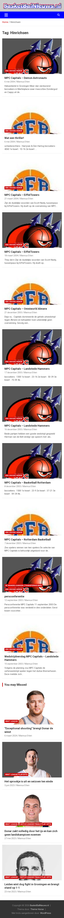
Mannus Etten (23, 81)
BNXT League (11, 721)
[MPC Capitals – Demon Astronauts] (32, 56)
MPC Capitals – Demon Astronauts (25, 77)
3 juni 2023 (9, 785)
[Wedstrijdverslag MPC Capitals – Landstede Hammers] (32, 635)
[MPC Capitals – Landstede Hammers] (32, 347)
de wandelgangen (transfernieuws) (23, 585)
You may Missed (15, 684)
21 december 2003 (13, 312)
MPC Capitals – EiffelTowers (21, 194)
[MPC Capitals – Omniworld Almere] (32, 287)
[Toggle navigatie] (6, 15)
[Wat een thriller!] (32, 116)
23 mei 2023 (10, 891)
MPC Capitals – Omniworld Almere (25, 308)
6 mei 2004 (9, 81)
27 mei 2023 (10, 838)
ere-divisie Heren (13, 71)
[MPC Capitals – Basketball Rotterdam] (32, 461)
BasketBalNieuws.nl (39, 905)
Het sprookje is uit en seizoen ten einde (28, 781)
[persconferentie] (32, 574)
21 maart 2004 (11, 198)
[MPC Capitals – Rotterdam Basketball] (32, 518)
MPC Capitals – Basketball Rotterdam (27, 482)
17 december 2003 (13, 372)
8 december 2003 (12, 486)
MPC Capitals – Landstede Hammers (27, 368)
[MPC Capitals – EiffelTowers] (32, 173)
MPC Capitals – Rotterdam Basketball (27, 539)
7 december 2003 (12, 543)
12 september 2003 (13, 600)
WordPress (45, 913)
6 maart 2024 (10, 735)
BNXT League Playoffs (16, 774)
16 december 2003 (13, 429)
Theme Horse (37, 909)
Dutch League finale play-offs (35, 824)
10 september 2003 (13, 664)
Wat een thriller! (14, 137)
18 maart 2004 (11, 255)
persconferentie (14, 596)
